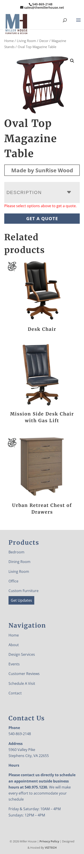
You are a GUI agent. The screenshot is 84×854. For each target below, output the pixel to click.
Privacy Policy (49, 841)
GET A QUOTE (42, 218)
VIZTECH (51, 848)
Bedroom (16, 552)
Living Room (26, 40)
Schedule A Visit (22, 683)
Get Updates (21, 600)
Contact (15, 693)
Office (13, 581)
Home (9, 40)
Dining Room (19, 561)
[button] (72, 61)
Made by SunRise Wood (42, 170)
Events (14, 664)
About (14, 644)
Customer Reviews (24, 673)
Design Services (22, 654)
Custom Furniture (24, 590)
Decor (43, 40)
